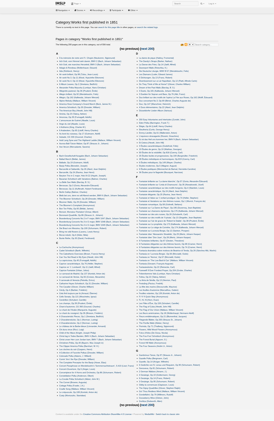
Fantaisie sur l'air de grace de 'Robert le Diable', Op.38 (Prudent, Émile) (171, 221)
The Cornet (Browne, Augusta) (73, 382)
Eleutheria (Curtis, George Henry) (154, 129)
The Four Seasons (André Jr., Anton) (155, 346)
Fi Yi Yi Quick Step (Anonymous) (153, 296)
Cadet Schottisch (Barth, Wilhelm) (74, 250)
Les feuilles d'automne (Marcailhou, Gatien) (158, 290)
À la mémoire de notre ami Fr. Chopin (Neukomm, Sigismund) (87, 58)
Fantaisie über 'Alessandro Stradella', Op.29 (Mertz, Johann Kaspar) (170, 234)
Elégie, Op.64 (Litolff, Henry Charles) (155, 126)
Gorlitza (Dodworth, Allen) (150, 401)
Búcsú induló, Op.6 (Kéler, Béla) (73, 235)
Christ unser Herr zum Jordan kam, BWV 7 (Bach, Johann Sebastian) (90, 339)
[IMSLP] (61, 3)
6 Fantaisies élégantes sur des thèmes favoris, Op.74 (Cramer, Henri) (170, 247)
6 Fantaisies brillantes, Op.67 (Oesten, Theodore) (161, 241)
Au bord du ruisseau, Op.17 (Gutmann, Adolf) (79, 134)
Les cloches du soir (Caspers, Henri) (75, 349)
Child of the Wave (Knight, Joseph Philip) (77, 333)
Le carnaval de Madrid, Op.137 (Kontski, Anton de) (82, 273)
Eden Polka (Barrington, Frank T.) (154, 123)
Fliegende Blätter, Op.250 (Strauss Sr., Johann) (160, 320)
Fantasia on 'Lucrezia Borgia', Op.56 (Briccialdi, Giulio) (163, 254)
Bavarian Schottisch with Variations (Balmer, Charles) (83, 179)
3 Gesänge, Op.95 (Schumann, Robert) (157, 381)
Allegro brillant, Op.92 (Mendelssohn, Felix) (78, 94)
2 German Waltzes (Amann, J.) (153, 371)
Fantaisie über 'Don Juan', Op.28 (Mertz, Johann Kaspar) (165, 237)
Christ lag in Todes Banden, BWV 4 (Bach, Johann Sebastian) (87, 336)
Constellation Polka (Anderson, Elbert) (76, 376)
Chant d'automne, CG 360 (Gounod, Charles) (79, 306)
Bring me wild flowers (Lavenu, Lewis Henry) (79, 232)
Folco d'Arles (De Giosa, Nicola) (153, 333)
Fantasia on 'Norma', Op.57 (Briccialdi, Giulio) (159, 257)
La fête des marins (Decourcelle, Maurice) (158, 287)
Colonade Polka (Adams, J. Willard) (75, 356)
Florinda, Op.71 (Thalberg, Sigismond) (156, 326)
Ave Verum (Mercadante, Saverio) (74, 147)
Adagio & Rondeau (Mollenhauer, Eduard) (78, 68)
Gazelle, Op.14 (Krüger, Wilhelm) (154, 362)
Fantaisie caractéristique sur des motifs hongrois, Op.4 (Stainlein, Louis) (171, 188)
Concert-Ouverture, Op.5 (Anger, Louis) (77, 369)
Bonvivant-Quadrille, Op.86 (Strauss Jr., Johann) (81, 215)
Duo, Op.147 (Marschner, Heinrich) (155, 104)
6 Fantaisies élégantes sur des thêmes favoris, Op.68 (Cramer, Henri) (170, 244)
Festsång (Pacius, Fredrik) (151, 283)
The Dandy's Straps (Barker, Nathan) (155, 61)
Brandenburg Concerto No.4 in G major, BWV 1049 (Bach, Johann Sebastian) (94, 225)
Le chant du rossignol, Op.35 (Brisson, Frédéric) (81, 313)
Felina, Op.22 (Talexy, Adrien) (152, 277)
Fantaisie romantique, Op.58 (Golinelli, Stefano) (160, 204)
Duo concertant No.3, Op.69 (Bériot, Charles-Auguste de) (165, 101)
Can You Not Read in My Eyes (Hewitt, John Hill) (81, 257)
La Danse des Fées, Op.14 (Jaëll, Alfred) (157, 64)
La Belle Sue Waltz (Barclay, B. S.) (74, 182)
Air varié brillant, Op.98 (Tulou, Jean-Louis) (78, 74)
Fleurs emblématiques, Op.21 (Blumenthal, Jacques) (163, 316)
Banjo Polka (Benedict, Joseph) (73, 166)
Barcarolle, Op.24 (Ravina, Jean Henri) (76, 172)
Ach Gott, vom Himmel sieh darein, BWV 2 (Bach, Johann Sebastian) (90, 61)
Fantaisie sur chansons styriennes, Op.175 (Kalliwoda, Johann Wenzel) (171, 211)
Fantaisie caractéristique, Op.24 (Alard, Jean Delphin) (163, 191)
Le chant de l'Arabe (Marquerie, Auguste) (77, 310)
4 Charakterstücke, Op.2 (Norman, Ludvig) (78, 323)
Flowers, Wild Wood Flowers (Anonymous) (158, 329)
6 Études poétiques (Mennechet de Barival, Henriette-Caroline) (167, 169)
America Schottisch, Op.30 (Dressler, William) (79, 107)
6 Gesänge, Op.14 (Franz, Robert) (154, 378)
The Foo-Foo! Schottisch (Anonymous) (156, 336)
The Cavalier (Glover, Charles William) (76, 287)
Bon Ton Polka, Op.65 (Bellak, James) (76, 208)
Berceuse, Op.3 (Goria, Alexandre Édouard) (79, 185)
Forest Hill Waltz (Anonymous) (152, 343)
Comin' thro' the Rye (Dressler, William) (77, 359)
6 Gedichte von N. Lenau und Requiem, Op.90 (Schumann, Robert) (169, 365)
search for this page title (109, 27)
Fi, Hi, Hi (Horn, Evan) (149, 300)
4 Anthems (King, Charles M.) (72, 127)
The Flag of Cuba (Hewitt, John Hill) (155, 306)
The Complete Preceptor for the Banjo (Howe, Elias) (82, 362)
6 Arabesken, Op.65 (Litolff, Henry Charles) (78, 130)
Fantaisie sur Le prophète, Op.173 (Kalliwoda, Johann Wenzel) (167, 224)
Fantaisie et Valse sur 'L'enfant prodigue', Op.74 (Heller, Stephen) (168, 198)
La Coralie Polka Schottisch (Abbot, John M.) (79, 379)
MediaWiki (149, 414)
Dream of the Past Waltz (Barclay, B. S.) (157, 87)
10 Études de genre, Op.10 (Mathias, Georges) (160, 149)
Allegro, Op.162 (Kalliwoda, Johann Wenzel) (79, 97)
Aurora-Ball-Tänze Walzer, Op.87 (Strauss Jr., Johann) (83, 143)
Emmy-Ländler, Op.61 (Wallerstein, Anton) (158, 133)
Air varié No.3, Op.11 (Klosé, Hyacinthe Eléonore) (81, 77)
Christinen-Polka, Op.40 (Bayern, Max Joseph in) (81, 343)
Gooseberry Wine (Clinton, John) (154, 398)
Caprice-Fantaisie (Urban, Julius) (74, 270)
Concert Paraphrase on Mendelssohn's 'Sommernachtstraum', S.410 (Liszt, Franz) (96, 366)
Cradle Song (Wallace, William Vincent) (76, 389)
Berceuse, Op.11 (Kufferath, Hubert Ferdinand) (80, 189)
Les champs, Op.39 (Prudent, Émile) (75, 303)
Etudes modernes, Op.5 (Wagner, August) (158, 166)
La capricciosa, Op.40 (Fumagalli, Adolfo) (77, 260)
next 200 (147, 49)
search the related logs (147, 27)
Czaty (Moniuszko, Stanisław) (72, 395)
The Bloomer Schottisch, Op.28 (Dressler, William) (81, 199)
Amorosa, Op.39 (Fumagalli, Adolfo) (75, 117)
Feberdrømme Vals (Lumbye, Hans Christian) (159, 273)
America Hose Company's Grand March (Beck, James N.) (85, 104)
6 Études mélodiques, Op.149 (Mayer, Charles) (160, 162)
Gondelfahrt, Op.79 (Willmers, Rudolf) (156, 394)
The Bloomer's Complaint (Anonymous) (77, 205)
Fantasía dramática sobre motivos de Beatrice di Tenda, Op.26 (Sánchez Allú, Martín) (177, 250)
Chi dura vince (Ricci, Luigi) (71, 329)
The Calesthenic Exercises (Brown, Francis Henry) (82, 254)
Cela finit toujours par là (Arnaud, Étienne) (78, 293)
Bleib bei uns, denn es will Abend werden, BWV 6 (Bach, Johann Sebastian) (93, 195)
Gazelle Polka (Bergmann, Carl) (153, 358)
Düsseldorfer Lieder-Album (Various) (155, 110)
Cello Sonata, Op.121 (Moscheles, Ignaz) (77, 296)
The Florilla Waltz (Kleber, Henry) (154, 323)
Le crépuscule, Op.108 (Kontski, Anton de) (78, 392)
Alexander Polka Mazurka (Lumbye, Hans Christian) (82, 87)
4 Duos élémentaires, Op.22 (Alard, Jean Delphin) (161, 107)
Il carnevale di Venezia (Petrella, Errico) (77, 280)
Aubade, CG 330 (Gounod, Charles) (75, 137)
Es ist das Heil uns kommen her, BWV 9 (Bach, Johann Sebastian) (169, 139)
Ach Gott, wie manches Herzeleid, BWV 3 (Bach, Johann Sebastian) (89, 64)
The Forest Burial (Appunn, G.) (153, 339)
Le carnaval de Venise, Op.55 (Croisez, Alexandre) (82, 277)
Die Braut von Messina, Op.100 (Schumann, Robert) (82, 228)
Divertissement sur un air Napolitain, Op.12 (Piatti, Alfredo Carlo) (168, 81)
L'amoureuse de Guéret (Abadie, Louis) (77, 120)
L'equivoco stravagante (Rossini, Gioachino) (159, 136)
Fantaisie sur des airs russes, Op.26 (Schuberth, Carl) (163, 214)
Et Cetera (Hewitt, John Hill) (151, 143)
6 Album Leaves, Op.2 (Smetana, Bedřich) (78, 84)
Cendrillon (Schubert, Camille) (72, 300)
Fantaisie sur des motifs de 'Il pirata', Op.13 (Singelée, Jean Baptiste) (170, 217)
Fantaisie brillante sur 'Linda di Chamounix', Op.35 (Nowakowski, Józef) (171, 184)
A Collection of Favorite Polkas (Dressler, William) (81, 353)
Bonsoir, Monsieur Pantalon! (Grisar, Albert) (78, 212)
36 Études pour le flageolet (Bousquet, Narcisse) (161, 172)
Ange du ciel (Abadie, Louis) (72, 124)
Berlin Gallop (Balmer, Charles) (73, 192)
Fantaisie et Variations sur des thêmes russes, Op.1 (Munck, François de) (172, 201)
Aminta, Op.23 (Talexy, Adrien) (73, 114)
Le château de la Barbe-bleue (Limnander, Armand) (82, 326)
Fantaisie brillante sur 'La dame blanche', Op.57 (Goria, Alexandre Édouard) (173, 181)
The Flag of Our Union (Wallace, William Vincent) (161, 310)
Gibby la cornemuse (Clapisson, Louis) (156, 385)
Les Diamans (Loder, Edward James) (156, 74)
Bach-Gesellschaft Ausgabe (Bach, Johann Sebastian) (83, 156)
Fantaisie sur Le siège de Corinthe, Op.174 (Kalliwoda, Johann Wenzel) (171, 227)
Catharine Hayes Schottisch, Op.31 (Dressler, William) (83, 283)
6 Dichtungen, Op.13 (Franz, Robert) (155, 77)
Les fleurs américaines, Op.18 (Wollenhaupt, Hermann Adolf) (166, 313)
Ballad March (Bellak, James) (72, 159)
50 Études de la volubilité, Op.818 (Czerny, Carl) (161, 152)
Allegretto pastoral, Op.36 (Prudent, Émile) (78, 91)
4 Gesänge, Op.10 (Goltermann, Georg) (157, 375)
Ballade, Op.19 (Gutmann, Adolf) (74, 162)
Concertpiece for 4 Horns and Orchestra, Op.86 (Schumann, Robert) (90, 372)
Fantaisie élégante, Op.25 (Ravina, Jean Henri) (160, 194)
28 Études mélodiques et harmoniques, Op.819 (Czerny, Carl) (167, 159)
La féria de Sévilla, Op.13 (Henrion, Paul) (157, 280)
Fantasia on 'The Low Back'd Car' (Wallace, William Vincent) (166, 260)
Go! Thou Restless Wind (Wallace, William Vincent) (162, 391)
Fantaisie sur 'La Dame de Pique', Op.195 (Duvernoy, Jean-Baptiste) (170, 208)
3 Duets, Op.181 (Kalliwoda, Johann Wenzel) (159, 91)
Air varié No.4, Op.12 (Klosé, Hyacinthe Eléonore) (81, 81)
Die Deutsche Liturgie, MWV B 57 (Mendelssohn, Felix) (164, 71)
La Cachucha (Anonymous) (71, 247)
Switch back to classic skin (168, 414)
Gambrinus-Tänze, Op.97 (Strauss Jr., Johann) (160, 355)
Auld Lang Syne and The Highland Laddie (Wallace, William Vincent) (90, 140)
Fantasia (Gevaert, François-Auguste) (156, 264)
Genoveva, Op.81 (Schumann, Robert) (156, 368)
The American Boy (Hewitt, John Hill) (75, 110)
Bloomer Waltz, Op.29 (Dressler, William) (77, 202)
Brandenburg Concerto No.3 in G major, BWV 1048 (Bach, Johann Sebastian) (94, 222)
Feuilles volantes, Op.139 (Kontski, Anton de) (159, 293)
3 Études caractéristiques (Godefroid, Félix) (158, 146)
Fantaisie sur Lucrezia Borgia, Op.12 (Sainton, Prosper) (164, 231)
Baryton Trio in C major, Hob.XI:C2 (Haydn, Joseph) (82, 175)
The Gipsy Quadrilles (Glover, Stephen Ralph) (159, 388)
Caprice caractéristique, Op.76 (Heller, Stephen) (81, 264)
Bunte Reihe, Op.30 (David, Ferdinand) (77, 238)
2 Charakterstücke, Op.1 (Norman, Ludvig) (78, 320)
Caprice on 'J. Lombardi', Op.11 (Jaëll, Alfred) (79, 267)
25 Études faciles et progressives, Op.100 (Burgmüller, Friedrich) (168, 156)
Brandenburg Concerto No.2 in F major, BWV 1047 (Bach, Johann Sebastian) (94, 218)
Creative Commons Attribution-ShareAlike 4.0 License (107, 414)
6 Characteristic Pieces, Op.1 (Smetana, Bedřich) (81, 316)
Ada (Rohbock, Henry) (69, 71)
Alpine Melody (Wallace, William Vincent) (77, 101)
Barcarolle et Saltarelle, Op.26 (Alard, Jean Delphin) (82, 169)
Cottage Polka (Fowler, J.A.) (71, 385)
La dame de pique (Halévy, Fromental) (156, 58)
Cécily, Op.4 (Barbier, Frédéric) (73, 290)
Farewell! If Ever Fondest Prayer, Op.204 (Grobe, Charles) (165, 270)
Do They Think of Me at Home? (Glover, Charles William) (164, 84)
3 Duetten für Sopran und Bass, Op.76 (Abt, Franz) (162, 94)
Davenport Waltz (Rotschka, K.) (153, 68)
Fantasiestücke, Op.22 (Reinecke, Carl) (157, 267)
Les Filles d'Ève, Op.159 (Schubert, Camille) (159, 303)
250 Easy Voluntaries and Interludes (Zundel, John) (162, 119)
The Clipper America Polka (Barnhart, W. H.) (79, 346)
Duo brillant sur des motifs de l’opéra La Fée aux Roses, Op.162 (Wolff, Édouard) (175, 97)
